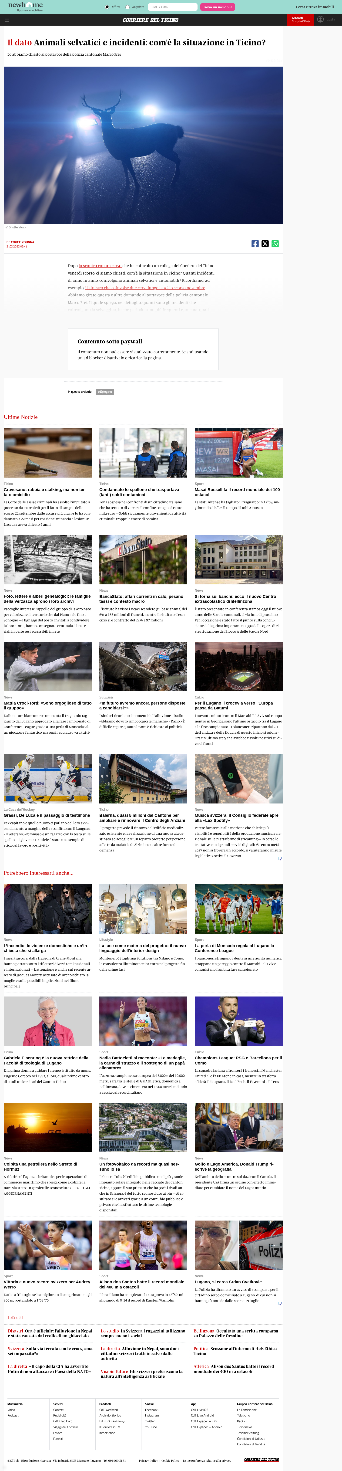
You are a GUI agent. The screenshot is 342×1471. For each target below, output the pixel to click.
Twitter (150, 1421)
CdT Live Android (202, 1415)
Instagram (152, 1415)
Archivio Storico (110, 1415)
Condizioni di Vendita (251, 1444)
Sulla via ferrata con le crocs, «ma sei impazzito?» (50, 1351)
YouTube (151, 1427)
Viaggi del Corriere (65, 1427)
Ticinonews (244, 1427)
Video (11, 1410)
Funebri (58, 1439)
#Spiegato (105, 392)
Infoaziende (107, 1433)
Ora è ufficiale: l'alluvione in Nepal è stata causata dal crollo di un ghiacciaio (50, 1334)
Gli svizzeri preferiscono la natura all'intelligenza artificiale (142, 1374)
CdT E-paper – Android (206, 1427)
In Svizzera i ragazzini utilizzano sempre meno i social (143, 1334)
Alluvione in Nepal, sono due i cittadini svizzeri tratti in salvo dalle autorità (140, 1353)
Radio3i (242, 1421)
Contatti (58, 1410)
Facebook (151, 1410)
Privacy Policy (148, 1460)
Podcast (13, 1415)
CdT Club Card (62, 1421)
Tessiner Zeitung (248, 1433)
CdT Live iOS (199, 1410)
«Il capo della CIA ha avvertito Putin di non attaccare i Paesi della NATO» (49, 1369)
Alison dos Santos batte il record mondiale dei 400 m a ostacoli (234, 1369)
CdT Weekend (108, 1410)
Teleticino (243, 1415)
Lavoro (58, 1433)
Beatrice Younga (20, 242)
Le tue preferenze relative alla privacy (207, 1460)
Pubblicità (59, 1415)
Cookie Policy (170, 1460)
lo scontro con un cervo (100, 265)
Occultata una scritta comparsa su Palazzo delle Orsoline (236, 1334)
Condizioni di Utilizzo (251, 1439)
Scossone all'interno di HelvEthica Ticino (235, 1351)
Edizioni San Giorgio (112, 1421)
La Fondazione (247, 1410)
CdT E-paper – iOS (204, 1421)
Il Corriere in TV (109, 1427)
